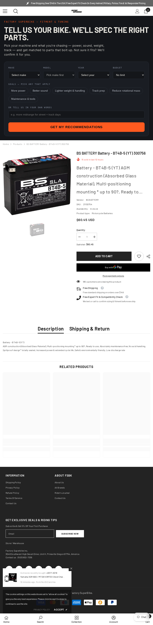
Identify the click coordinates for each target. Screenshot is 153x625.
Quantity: (81, 230)
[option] (37, 184)
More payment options (113, 275)
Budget (117, 68)
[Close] (71, 568)
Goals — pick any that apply (29, 84)
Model (47, 68)
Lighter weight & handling (70, 90)
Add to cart (104, 256)
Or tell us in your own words (30, 107)
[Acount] (137, 11)
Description (51, 328)
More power (18, 90)
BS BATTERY (92, 199)
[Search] (15, 11)
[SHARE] (147, 256)
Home (6, 144)
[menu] (5, 11)
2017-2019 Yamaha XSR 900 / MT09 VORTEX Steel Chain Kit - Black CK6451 (42, 576)
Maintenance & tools (23, 99)
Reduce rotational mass (126, 90)
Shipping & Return (89, 328)
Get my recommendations (76, 127)
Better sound (40, 90)
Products (17, 144)
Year (81, 68)
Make (11, 68)
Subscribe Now (70, 533)
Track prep (98, 90)
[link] (139, 256)
